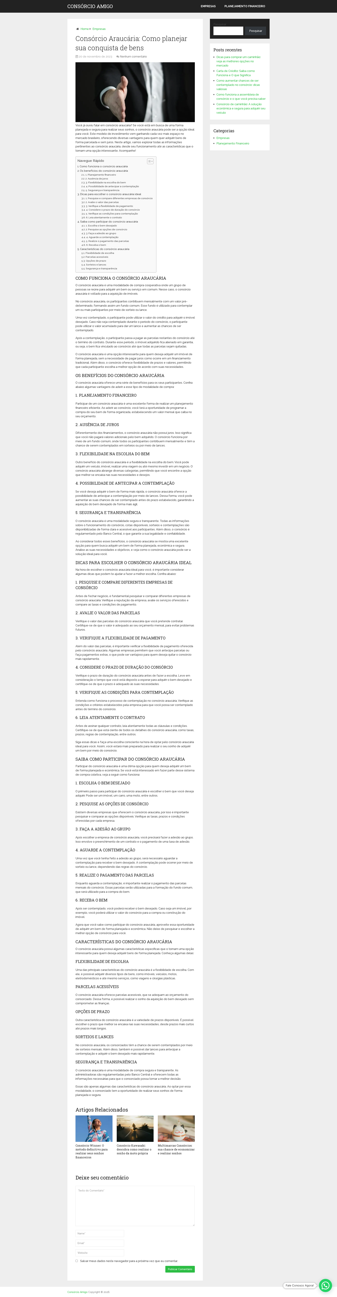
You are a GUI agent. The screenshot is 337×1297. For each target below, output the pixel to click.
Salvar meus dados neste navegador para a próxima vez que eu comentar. (129, 1261)
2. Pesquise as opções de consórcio (106, 229)
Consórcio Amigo (90, 6)
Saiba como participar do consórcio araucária (109, 221)
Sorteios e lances (96, 264)
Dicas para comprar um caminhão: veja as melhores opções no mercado (238, 61)
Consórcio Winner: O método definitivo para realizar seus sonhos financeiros (91, 1151)
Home (85, 29)
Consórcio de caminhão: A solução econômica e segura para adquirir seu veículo (240, 108)
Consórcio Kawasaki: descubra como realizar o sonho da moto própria (134, 1149)
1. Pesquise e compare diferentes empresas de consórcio (119, 198)
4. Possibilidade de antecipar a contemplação (112, 186)
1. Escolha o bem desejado (101, 225)
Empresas (208, 6)
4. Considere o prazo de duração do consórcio (113, 209)
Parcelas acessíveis (97, 256)
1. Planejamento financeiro (100, 174)
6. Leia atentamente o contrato (104, 217)
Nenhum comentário (133, 56)
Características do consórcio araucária (104, 249)
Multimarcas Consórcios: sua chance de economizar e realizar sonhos (176, 1149)
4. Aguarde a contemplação (102, 237)
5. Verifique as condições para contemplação (112, 213)
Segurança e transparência (101, 268)
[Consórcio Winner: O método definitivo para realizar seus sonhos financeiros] (94, 1128)
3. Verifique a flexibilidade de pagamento (109, 206)
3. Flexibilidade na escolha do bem (106, 182)
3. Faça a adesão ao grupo (101, 233)
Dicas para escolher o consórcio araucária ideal (110, 194)
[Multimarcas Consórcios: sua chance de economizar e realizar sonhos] (176, 1128)
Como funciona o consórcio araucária (104, 166)
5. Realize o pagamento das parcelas (107, 241)
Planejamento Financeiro (244, 6)
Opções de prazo (96, 260)
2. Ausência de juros (96, 178)
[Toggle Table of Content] (148, 161)
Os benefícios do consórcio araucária (104, 170)
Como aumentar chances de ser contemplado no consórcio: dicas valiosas (238, 85)
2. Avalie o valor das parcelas (102, 202)
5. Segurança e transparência (102, 190)
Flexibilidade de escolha (100, 253)
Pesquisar (219, 24)
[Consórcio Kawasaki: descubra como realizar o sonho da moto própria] (135, 1128)
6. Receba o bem (96, 244)
